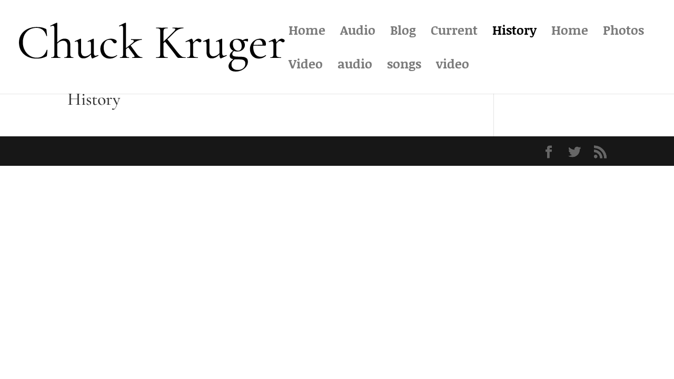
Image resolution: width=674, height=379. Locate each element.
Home (307, 32)
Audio (357, 32)
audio (355, 66)
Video (306, 66)
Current (454, 32)
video (452, 66)
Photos (623, 32)
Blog (403, 32)
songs (404, 66)
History (514, 32)
